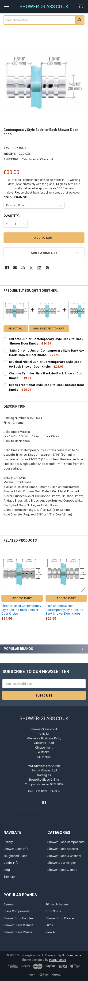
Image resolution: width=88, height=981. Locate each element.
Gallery (8, 842)
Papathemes (57, 959)
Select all (15, 328)
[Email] (14, 267)
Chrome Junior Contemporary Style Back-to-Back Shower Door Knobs (21, 609)
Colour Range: (15, 197)
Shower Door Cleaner (60, 918)
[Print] (23, 267)
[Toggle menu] (6, 6)
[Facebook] (7, 267)
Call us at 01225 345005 (44, 791)
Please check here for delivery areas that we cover (48, 192)
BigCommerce (71, 955)
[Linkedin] (39, 267)
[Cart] (81, 6)
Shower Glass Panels (18, 932)
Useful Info (11, 862)
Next (83, 587)
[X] (31, 267)
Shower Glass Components (65, 842)
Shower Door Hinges (61, 862)
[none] (44, 82)
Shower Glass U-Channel (64, 856)
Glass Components (17, 911)
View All (51, 932)
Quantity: (12, 215)
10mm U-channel (57, 904)
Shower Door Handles (18, 918)
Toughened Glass (15, 856)
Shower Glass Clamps (62, 870)
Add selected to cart (48, 328)
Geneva (9, 904)
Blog (7, 870)
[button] (44, 252)
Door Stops (53, 911)
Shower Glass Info (16, 849)
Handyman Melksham (22, 809)
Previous (4, 587)
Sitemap (9, 876)
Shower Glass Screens (62, 849)
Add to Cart (22, 598)
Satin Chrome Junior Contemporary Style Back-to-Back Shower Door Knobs (65, 609)
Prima (49, 925)
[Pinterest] (47, 267)
